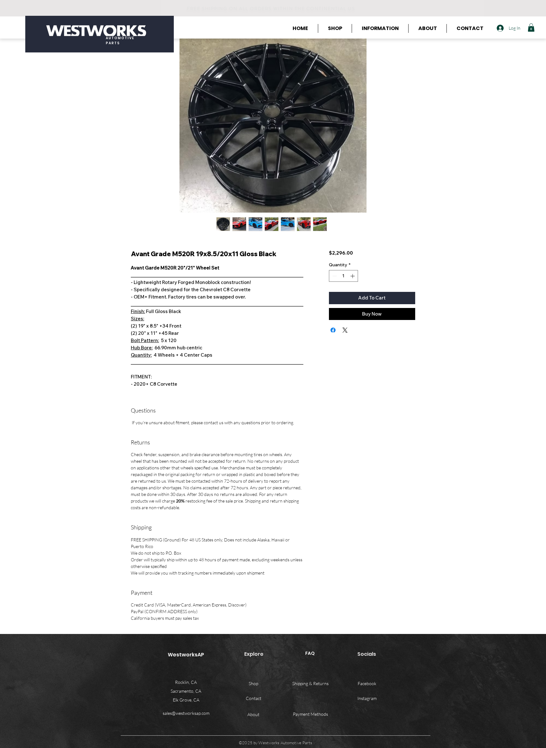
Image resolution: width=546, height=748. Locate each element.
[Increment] (353, 275)
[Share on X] (345, 330)
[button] (531, 27)
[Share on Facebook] (333, 330)
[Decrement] (334, 275)
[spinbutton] (343, 275)
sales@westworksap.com (186, 713)
